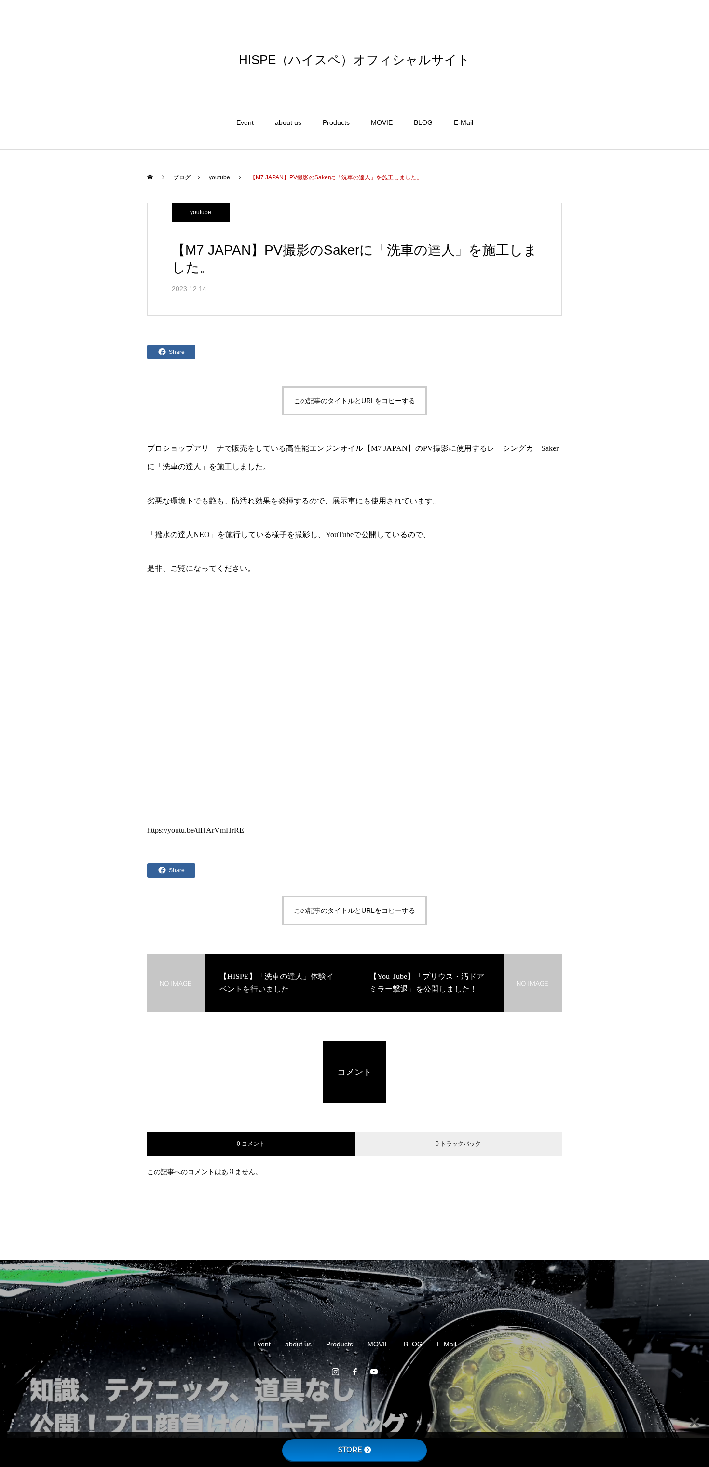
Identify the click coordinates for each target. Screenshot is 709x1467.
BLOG (423, 122)
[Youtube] (374, 1371)
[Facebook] (354, 1371)
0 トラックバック (458, 1144)
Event (245, 122)
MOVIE (382, 122)
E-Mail (463, 122)
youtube (200, 212)
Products (336, 122)
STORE (350, 1449)
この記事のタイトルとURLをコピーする (354, 401)
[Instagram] (335, 1371)
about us (288, 122)
